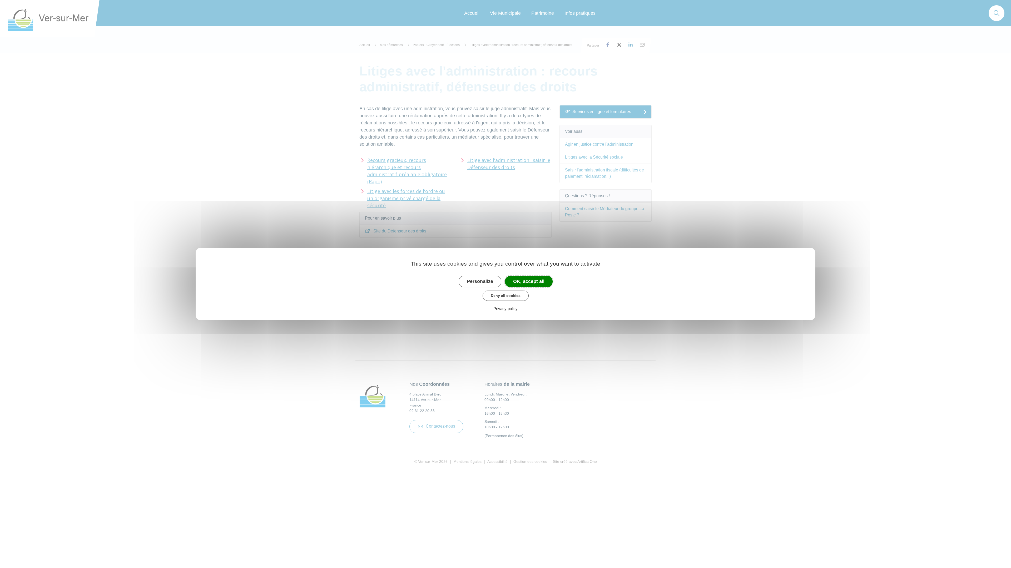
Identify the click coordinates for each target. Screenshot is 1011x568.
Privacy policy (505, 308)
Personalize (480, 281)
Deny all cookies (506, 295)
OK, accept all (528, 281)
